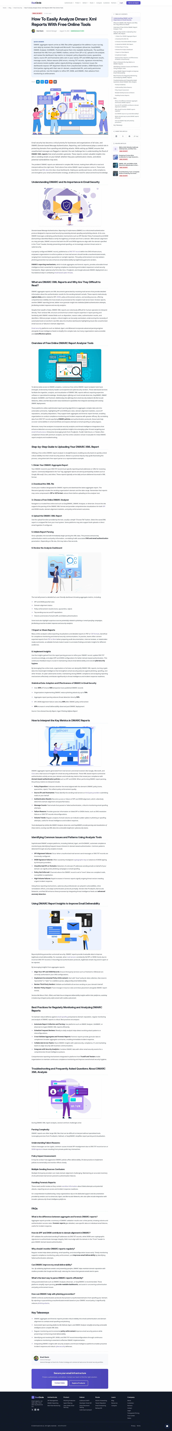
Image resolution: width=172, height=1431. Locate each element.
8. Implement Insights (121, 55)
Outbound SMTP (84, 1400)
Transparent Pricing (133, 1413)
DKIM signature (37, 1149)
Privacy (133, 1426)
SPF (104, 506)
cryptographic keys (80, 860)
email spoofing (62, 1017)
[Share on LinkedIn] (38, 82)
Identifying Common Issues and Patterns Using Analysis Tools (126, 67)
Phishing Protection (69, 1400)
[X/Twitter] (32, 1410)
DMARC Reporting (52, 1403)
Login (121, 3)
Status (129, 1418)
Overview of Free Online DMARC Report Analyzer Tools (125, 28)
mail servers (71, 957)
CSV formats (95, 634)
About (129, 1400)
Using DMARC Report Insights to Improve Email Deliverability (126, 72)
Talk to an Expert (133, 3)
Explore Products (78, 1383)
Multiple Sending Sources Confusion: (125, 92)
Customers (106, 3)
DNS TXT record (74, 252)
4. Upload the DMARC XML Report (124, 44)
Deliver (85, 3)
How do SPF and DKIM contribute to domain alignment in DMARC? (127, 106)
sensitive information (69, 1186)
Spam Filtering (68, 1403)
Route (91, 3)
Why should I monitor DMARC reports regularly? (125, 110)
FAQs (115, 98)
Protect (77, 3)
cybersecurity (60, 1346)
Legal (129, 1410)
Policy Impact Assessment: (122, 90)
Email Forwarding (100, 1405)
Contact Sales (60, 1383)
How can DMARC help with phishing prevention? (124, 121)
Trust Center (131, 1415)
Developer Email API (85, 1403)
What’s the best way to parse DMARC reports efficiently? (127, 117)
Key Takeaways (118, 125)
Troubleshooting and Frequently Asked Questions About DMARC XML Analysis (125, 81)
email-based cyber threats (63, 273)
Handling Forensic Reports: (122, 95)
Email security (36, 328)
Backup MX (98, 1408)
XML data (45, 170)
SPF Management (52, 1400)
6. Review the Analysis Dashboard (124, 49)
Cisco (33, 774)
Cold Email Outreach (85, 1410)
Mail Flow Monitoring (53, 1405)
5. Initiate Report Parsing (121, 47)
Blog (10, 8)
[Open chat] (167, 1426)
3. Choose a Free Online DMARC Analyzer (126, 41)
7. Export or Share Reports (122, 52)
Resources (114, 1403)
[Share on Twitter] (42, 82)
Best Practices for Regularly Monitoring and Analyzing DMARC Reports (125, 76)
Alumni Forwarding (101, 1400)
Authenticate (68, 3)
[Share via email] (55, 82)
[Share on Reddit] (51, 82)
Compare (99, 3)
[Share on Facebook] (46, 82)
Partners (113, 3)
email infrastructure (39, 432)
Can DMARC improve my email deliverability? (127, 113)
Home (4, 8)
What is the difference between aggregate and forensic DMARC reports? (126, 101)
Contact (129, 1408)
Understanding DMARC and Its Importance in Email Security (123, 19)
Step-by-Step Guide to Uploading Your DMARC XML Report (125, 32)
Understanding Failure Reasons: (123, 87)
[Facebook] (38, 1410)
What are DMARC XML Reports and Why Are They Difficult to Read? (125, 23)
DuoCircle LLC (40, 1426)
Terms (138, 1426)
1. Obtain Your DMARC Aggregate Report (126, 36)
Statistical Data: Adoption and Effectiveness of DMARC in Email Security (126, 58)
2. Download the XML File (121, 39)
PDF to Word (52, 639)
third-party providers (92, 793)
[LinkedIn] (35, 1410)
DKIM (59, 297)
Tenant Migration (100, 1403)
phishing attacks (43, 1303)
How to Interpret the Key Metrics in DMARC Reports (124, 63)
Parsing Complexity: (120, 84)
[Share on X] (123, 136)
